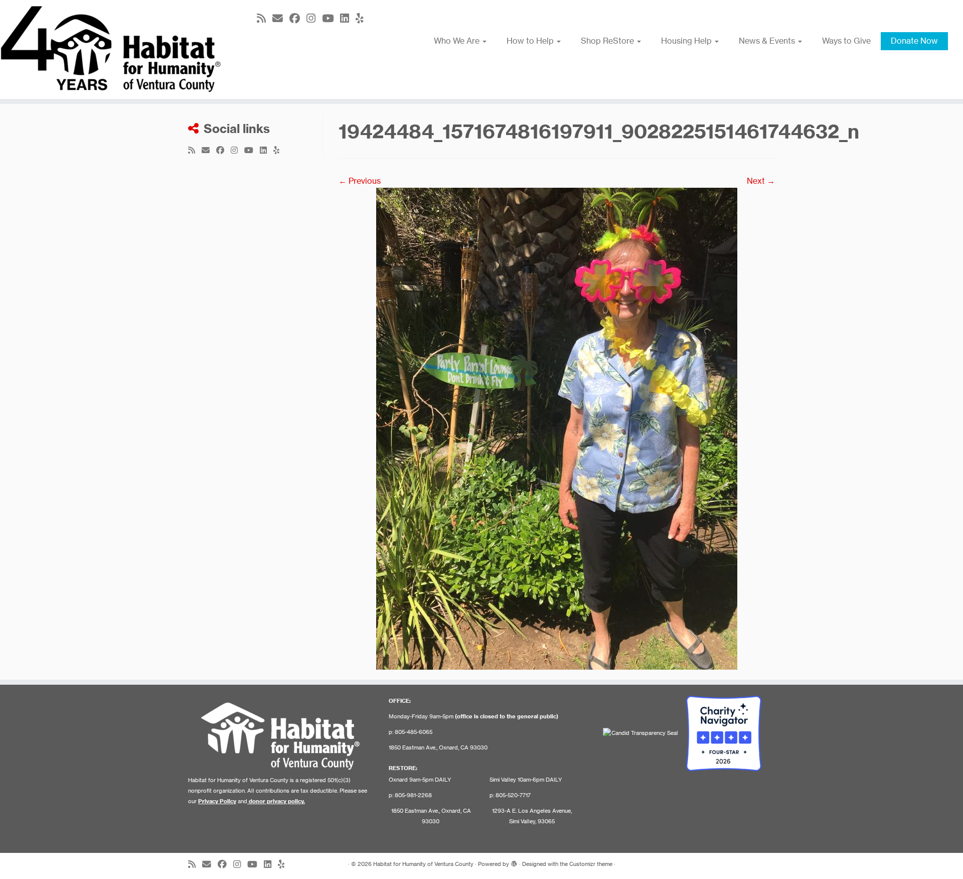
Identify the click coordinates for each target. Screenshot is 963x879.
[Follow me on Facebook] (297, 18)
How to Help (531, 41)
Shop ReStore (608, 41)
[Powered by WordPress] (514, 861)
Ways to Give (846, 41)
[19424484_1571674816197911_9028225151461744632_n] (556, 428)
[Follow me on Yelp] (363, 18)
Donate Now (914, 41)
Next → (761, 181)
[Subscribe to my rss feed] (264, 18)
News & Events (768, 41)
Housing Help (687, 41)
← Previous (360, 181)
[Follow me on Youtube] (331, 18)
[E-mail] (280, 18)
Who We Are (458, 41)
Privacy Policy (217, 801)
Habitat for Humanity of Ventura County (423, 863)
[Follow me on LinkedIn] (348, 18)
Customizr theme (590, 863)
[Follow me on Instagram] (314, 18)
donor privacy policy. (277, 801)
